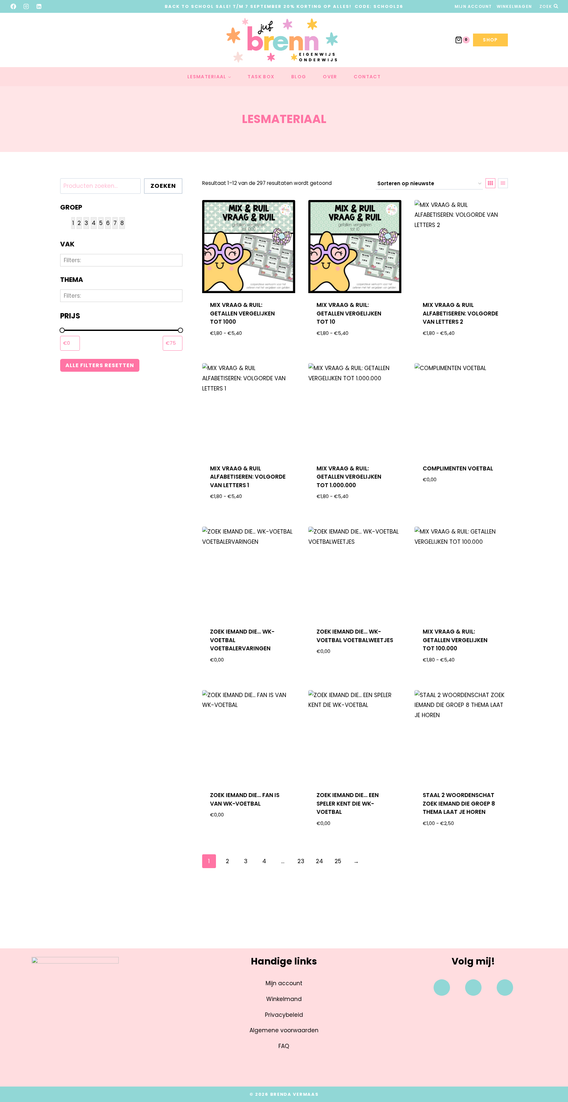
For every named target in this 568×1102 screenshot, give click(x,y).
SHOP (490, 40)
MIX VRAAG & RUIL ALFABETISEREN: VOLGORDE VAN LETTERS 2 (460, 313)
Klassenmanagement (108, 305)
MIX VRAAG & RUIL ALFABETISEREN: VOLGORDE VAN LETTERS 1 (248, 476)
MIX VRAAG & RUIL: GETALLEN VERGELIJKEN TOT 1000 (242, 313)
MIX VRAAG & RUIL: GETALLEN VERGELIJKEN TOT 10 (349, 313)
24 (319, 861)
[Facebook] (13, 6)
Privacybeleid (284, 1015)
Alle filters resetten (99, 365)
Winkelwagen (514, 6)
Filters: (72, 260)
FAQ (283, 1046)
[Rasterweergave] (490, 183)
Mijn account (473, 6)
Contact (367, 76)
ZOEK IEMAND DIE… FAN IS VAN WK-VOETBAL (244, 799)
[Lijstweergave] (503, 183)
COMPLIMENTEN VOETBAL (458, 468)
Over (330, 76)
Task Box (261, 76)
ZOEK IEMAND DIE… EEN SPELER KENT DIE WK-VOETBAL (348, 803)
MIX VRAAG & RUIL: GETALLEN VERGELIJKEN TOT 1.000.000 (349, 476)
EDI (80, 354)
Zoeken (163, 186)
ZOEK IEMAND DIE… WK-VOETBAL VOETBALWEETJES (355, 636)
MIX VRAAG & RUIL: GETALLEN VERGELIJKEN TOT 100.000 (455, 640)
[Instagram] (26, 6)
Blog (298, 76)
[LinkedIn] (39, 6)
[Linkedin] (505, 987)
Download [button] (461, 501)
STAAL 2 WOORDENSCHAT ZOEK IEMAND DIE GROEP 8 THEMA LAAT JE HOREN (459, 803)
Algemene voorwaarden (284, 1030)
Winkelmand (284, 999)
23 (300, 861)
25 (338, 861)
